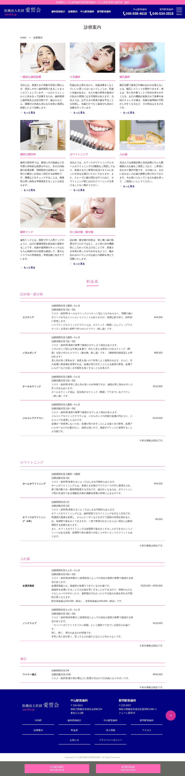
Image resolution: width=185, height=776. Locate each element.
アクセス (146, 730)
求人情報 (110, 730)
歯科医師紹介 (58, 11)
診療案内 (72, 11)
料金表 (74, 730)
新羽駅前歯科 (104, 11)
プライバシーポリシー (110, 740)
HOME (23, 37)
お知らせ (74, 740)
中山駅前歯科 (87, 11)
